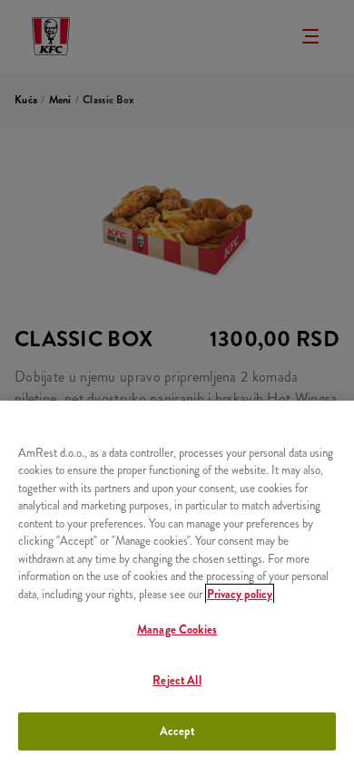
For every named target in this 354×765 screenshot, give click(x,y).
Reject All (176, 680)
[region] (177, 583)
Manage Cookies (177, 629)
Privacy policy (239, 594)
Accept (177, 731)
